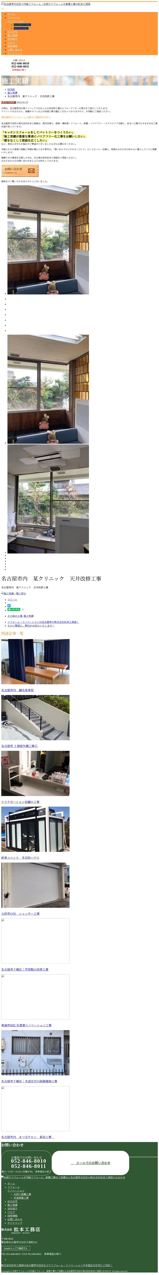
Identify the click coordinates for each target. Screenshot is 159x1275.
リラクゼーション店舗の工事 (20, 802)
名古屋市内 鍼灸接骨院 (17, 690)
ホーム (11, 14)
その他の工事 (8, 102)
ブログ (11, 42)
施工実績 (12, 35)
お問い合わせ (14, 49)
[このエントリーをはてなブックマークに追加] (9, 606)
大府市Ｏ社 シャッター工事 (20, 913)
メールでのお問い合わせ (92, 1163)
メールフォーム (12, 73)
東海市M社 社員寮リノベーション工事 (26, 1025)
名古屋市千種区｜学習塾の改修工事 (24, 969)
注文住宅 (12, 32)
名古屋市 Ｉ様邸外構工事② (19, 746)
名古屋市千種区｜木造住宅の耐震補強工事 (29, 1081)
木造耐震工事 (21, 28)
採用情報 (12, 46)
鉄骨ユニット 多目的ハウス (20, 857)
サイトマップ (14, 53)
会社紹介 (12, 39)
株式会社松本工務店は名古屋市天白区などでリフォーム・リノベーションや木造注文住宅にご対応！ (57, 1265)
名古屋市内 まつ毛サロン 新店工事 (27, 1137)
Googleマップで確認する (15, 1248)
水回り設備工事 (22, 24)
